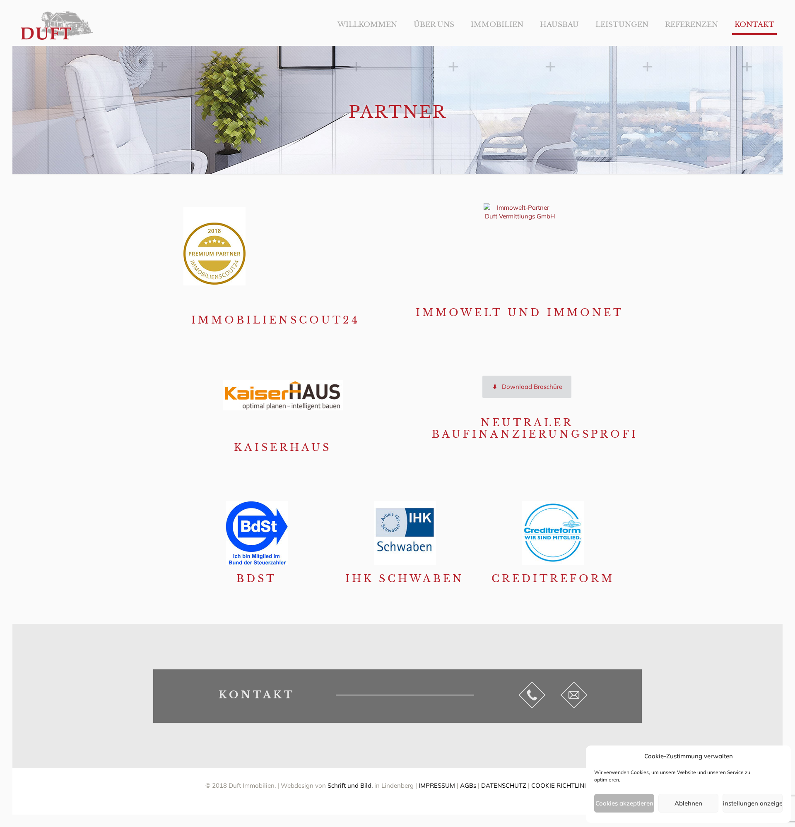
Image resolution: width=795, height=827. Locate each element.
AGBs (468, 785)
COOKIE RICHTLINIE (560, 785)
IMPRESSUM (437, 785)
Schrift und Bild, (351, 785)
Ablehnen (688, 803)
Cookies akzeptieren (624, 803)
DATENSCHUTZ (503, 785)
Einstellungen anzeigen (753, 803)
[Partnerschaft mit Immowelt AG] (519, 239)
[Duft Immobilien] (57, 25)
